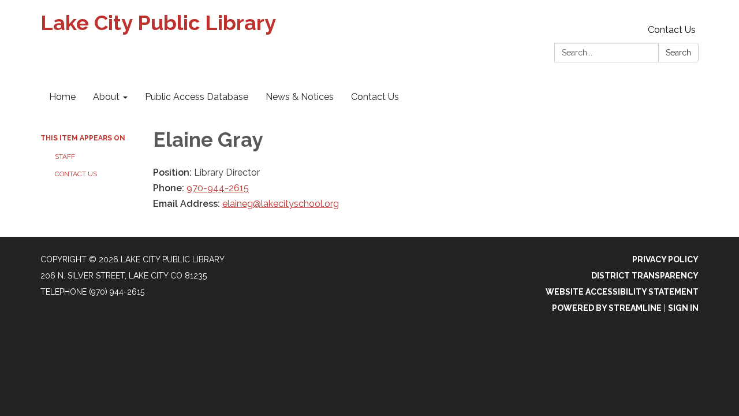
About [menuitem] (106, 96)
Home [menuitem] (62, 96)
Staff (65, 157)
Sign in (683, 308)
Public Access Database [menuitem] (196, 96)
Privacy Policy (665, 259)
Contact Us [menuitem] (375, 96)
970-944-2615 (217, 188)
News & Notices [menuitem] (300, 96)
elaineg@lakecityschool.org (280, 203)
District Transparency (645, 275)
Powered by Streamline (607, 308)
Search (678, 52)
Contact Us (672, 29)
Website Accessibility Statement (622, 291)
